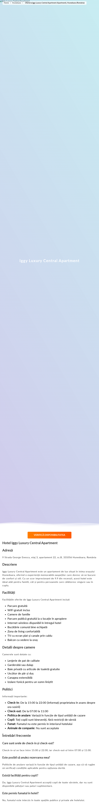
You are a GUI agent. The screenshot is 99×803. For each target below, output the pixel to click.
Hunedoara (16, 3)
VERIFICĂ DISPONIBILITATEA (49, 535)
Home (6, 3)
